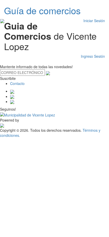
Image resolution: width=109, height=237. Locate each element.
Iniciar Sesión (94, 20)
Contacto (17, 83)
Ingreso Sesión (93, 56)
